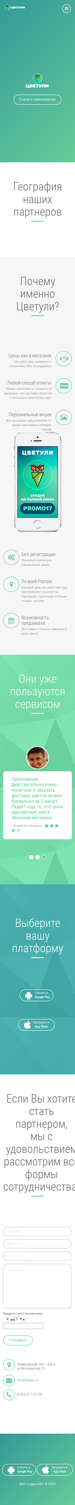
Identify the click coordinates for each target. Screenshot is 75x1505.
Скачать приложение (37, 99)
